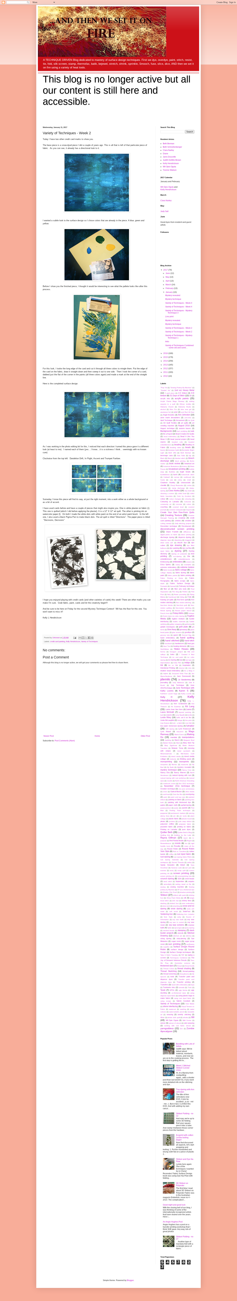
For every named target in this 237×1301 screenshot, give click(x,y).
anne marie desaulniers (170, 418)
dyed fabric (165, 551)
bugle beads (185, 472)
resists (178, 843)
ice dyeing (172, 660)
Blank (170, 458)
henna (162, 652)
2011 (165, 372)
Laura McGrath (167, 712)
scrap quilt (182, 870)
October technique (167, 789)
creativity (181, 518)
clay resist (188, 491)
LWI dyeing (170, 729)
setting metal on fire (183, 884)
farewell (173, 586)
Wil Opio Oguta (169, 167)
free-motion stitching (183, 608)
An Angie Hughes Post (173, 1222)
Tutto (190, 987)
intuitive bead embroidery (170, 671)
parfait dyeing (186, 805)
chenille (163, 485)
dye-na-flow (187, 548)
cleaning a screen (167, 493)
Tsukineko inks (169, 987)
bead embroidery (170, 436)
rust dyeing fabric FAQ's (183, 857)
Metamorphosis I (167, 754)
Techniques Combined (178, 958)
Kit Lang (189, 706)
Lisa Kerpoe (164, 723)
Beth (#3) (172, 453)
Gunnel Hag (187, 635)
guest (175, 635)
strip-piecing (181, 938)
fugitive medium (178, 619)
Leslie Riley (165, 717)
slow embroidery (188, 903)
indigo (187, 662)
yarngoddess (167, 1028)
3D (190, 396)
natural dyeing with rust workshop (173, 778)
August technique (167, 428)
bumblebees (165, 474)
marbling (168, 740)
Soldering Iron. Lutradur (185, 914)
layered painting (185, 712)
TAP (182, 955)
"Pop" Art (163, 387)
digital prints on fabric (168, 534)
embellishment (166, 559)
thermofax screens (182, 963)
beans (162, 450)
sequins (191, 881)
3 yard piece (170, 393)
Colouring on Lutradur (169, 502)
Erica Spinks (165, 564)
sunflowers (190, 944)
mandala (173, 737)
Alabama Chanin (167, 407)
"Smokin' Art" (165, 390)
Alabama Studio (184, 407)
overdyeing (190, 794)
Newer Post (49, 736)
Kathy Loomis (186, 694)
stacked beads (168, 930)
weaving (170, 1014)
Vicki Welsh (189, 1004)
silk (185, 898)
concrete (179, 504)
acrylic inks (165, 398)
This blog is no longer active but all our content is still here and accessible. (116, 90)
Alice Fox (173, 409)
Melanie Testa (177, 748)
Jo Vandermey (184, 680)
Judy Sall (164, 211)
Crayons (189, 510)
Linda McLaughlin (167, 720)
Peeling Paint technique (179, 810)
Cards (162, 480)
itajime (165, 673)
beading (178, 445)
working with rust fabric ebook (177, 1026)
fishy (169, 594)
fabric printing (186, 575)
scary (172, 870)
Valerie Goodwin (183, 1001)
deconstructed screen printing (177, 529)
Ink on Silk (173, 665)
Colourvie (187, 502)
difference (187, 532)
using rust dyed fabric (182, 998)
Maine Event (179, 734)
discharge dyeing (167, 537)
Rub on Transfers (179, 851)
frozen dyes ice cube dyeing (173, 616)
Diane (165, 153)
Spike (169, 928)
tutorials (181, 987)
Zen (181, 1028)
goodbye (188, 632)
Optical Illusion (176, 791)
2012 (165, 368)
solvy (179, 917)
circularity (163, 488)
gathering (188, 624)
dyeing (178, 551)
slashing (163, 903)
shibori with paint (179, 895)
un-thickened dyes (179, 993)
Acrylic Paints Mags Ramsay (172, 401)
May (168, 277)
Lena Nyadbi (180, 715)
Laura (188, 709)
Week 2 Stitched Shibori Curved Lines (183, 1067)
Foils (189, 597)
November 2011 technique (177, 786)
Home (97, 736)
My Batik (170, 767)
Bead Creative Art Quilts (185, 434)
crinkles (178, 521)
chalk (189, 480)
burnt (175, 474)
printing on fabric (184, 827)
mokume (173, 759)
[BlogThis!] (83, 637)
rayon (185, 838)
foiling (182, 597)
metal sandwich (183, 751)
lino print (188, 720)
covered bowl (178, 507)
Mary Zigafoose (170, 745)
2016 (165, 353)
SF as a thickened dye (186, 890)
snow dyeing (176, 909)
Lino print (169, 316)
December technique (168, 526)
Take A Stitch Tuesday (169, 955)
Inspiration (187, 665)
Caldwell (166, 477)
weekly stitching (184, 1014)
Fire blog (175, 592)
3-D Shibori (182, 393)
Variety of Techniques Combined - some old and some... (179, 346)
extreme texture (187, 567)
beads (188, 447)
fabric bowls (167, 570)
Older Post (145, 736)
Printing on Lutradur (168, 829)
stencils (180, 933)
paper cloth (172, 805)
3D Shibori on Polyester (182, 1184)
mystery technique (168, 770)
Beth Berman (168, 143)
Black (162, 458)
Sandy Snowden (167, 865)
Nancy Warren (180, 772)
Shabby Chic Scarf (170, 892)
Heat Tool (166, 646)
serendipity (168, 884)
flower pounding (180, 594)
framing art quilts (166, 600)
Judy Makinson (178, 682)
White (162, 1017)
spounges (178, 928)
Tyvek (162, 990)
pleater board (187, 819)
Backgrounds (166, 431)
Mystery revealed (172, 295)
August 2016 (184, 425)
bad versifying (182, 431)
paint (165, 797)
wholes (185, 1017)
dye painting (174, 548)
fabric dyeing (181, 573)
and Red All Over (187, 412)
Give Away (171, 629)
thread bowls (189, 966)
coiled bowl (182, 493)
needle (169, 781)
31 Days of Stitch (177, 395)
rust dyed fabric (184, 854)
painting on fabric (175, 800)
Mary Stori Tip (188, 743)
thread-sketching (170, 974)
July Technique (177, 685)
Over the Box (178, 794)
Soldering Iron (166, 914)
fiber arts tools (180, 589)
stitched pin (177, 936)
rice (186, 843)
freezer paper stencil (183, 610)
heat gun (190, 643)
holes (172, 654)
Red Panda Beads (176, 841)
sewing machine (177, 887)
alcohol (163, 409)
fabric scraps (180, 581)
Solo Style (168, 917)
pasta (176, 808)
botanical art (189, 463)
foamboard (172, 597)
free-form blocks (166, 605)
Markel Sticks (168, 743)
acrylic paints (182, 398)
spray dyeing (189, 928)
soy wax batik (178, 919)
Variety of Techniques (89, 641)
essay (178, 564)
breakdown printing (177, 469)
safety (189, 862)
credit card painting (57, 641)
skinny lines (186, 901)
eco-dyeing (177, 556)
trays (192, 985)
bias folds (181, 455)
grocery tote (165, 635)
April (168, 281)
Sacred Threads (178, 862)
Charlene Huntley (167, 483)
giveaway (183, 629)
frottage (191, 613)
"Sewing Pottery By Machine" (181, 387)
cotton (189, 504)
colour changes (175, 499)
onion (165, 791)
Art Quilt (191, 420)
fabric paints (172, 575)
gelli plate (183, 627)
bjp (190, 455)
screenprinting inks (185, 876)
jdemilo (165, 679)
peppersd (164, 813)
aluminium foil (165, 412)
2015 (165, 357)
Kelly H (166, 697)
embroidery (178, 562)
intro (190, 668)
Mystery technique (173, 299)
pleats (162, 821)
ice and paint (177, 657)
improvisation (165, 663)
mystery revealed (184, 767)
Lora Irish (188, 723)
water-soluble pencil (176, 1012)
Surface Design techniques (180, 952)
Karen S (183, 690)
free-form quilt (182, 605)
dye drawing (176, 545)
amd (175, 412)
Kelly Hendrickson (73, 641)
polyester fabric (185, 824)
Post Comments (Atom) (65, 741)
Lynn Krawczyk (184, 729)
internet (182, 668)
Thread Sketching (168, 971)
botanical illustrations (171, 466)
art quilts (184, 423)
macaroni (180, 731)
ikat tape (188, 660)
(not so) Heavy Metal (184, 390)
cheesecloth (185, 483)
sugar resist (176, 941)
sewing (163, 887)
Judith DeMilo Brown (172, 160)
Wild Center (187, 1020)
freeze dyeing (165, 610)
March (169, 284)
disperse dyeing (184, 537)
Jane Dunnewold (184, 676)
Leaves (169, 715)
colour (162, 499)
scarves (163, 870)
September (180, 881)
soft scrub (173, 911)
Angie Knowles (169, 415)
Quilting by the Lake (182, 835)
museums (184, 764)
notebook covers (169, 783)
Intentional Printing (167, 668)
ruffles (171, 854)
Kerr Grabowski (180, 704)
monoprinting (166, 762)
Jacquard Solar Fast (180, 673)
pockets (172, 821)
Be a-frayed (167, 434)
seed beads (189, 879)
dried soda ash (166, 543)
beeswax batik (173, 450)
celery (180, 480)
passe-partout (165, 808)
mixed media (176, 756)
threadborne (184, 974)
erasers (189, 562)
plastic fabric (173, 819)
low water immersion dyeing (171, 726)
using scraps (165, 1001)
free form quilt (182, 600)
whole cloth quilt (174, 1017)
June (168, 273)
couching (164, 507)
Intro (167, 341)
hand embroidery (167, 638)
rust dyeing (165, 857)
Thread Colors (168, 968)
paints (162, 805)
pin (174, 816)
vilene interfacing (170, 1006)
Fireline (185, 592)
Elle (188, 556)
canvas (176, 477)
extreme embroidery (168, 567)
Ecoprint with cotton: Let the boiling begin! (185, 1137)
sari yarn (188, 868)
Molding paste (185, 759)
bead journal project (178, 439)
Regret (189, 841)
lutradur (190, 725)
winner (163, 1023)
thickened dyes (167, 966)
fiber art (167, 589)
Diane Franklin (172, 532)
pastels (185, 808)
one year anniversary (186, 789)
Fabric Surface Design (180, 583)
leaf (161, 715)
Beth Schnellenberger (172, 147)
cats (171, 480)
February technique (186, 586)
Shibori (164, 895)
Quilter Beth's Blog (185, 832)
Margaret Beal (188, 740)
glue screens (177, 632)
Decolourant (186, 526)
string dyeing (165, 938)
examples (187, 564)
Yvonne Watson (170, 170)
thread (179, 966)
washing (183, 1009)
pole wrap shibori (185, 821)
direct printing (186, 534)
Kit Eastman (176, 706)
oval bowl (166, 794)
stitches (189, 936)
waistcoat (172, 1009)
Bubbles (172, 472)
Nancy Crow (187, 770)
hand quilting (187, 637)
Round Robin (172, 849)
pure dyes (186, 829)
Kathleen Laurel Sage (169, 694)
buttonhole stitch (187, 474)
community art (165, 504)
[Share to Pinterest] (92, 637)
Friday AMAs (178, 613)
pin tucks (183, 816)
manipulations (188, 737)
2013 (165, 365)
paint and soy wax (178, 797)
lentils (190, 715)
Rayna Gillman (168, 837)
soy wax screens (176, 925)
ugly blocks (183, 990)
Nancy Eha (165, 772)
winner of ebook (175, 1023)
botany (184, 466)
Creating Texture (173, 515)
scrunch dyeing (167, 878)
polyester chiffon (167, 824)
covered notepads (176, 510)
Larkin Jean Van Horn (174, 709)
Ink (161, 665)
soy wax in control (176, 922)
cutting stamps (166, 523)
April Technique (166, 420)
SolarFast (186, 911)
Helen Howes (181, 649)
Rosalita (177, 846)
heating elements (180, 646)
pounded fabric (166, 827)
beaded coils (177, 442)
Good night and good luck (174, 1205)
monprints (164, 764)
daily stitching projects (183, 523)
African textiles (185, 404)
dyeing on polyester (179, 554)
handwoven (179, 643)
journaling (164, 682)
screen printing (181, 873)
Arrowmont (180, 420)
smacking (176, 906)
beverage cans (166, 455)
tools (172, 977)
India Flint (177, 663)
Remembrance (165, 843)
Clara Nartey (168, 150)
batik (192, 431)
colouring (188, 499)
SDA (179, 879)
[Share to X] (86, 637)
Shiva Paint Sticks (174, 898)
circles (189, 485)
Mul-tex (174, 764)
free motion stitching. (184, 602)
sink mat (175, 901)
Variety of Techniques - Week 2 (178, 328)
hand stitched (172, 640)
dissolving (178, 540)
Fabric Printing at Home (171, 578)
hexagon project (176, 652)
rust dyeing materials (169, 860)
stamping (182, 930)
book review (174, 463)
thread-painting (188, 971)
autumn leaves (185, 428)
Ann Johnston (184, 415)
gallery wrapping (176, 624)
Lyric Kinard (165, 731)
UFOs (172, 990)
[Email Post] (75, 638)
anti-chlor (187, 418)
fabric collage (181, 570)
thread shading (184, 968)
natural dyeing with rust (181, 775)
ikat (180, 660)
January (169, 292)
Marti (178, 743)
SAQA (182, 865)
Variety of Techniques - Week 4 (178, 303)
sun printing (174, 944)
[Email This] (80, 637)
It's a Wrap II (189, 671)
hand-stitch (189, 641)
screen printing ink (167, 876)
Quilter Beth (166, 832)
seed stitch (167, 881)
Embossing (164, 562)
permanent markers (178, 813)
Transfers (164, 985)
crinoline (188, 521)
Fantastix (163, 586)
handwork (168, 643)
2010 (165, 376)
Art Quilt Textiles (170, 423)
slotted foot (174, 903)
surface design (177, 949)
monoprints (184, 762)
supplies (166, 947)
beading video (175, 447)
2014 (165, 361)
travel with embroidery (180, 985)
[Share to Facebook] (89, 637)
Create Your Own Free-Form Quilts (177, 512)
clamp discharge (178, 488)
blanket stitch (180, 458)
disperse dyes (165, 540)
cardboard (187, 477)
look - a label (177, 723)
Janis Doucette (169, 157)
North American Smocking (184, 781)
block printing (180, 461)
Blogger (130, 1280)
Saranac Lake (176, 868)
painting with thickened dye (179, 802)
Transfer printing (184, 982)
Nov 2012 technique (186, 783)
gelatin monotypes (167, 627)
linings (180, 720)
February (170, 288)
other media (189, 791)
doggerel (188, 540)
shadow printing (186, 892)
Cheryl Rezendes (176, 485)
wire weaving (189, 1023)
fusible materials (179, 621)
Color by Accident (184, 496)
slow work (166, 906)
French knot (164, 613)
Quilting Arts (165, 835)
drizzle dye (182, 543)
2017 (165, 270)
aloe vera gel (186, 409)
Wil (192, 1017)
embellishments (184, 559)
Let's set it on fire (183, 717)
